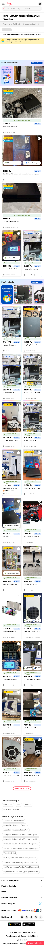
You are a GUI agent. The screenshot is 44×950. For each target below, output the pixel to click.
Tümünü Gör (36, 63)
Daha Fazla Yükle (22, 788)
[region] (22, 75)
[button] (3, 3)
